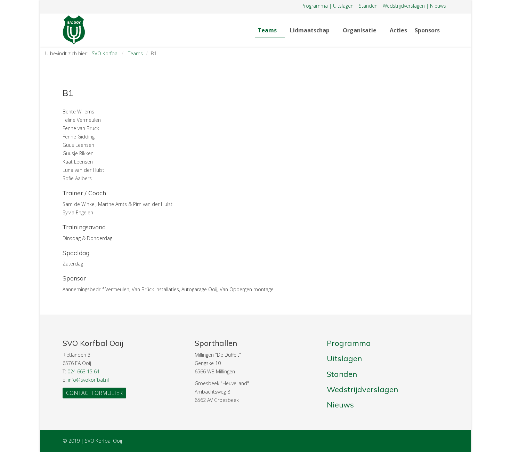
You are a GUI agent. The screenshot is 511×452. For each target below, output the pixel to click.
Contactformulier (94, 393)
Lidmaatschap (310, 30)
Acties (398, 30)
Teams (267, 30)
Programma (314, 5)
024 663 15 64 (83, 371)
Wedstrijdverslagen (404, 5)
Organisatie (359, 30)
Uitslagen (343, 5)
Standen (368, 5)
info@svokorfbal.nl (88, 379)
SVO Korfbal (105, 53)
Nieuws (438, 5)
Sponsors (427, 30)
